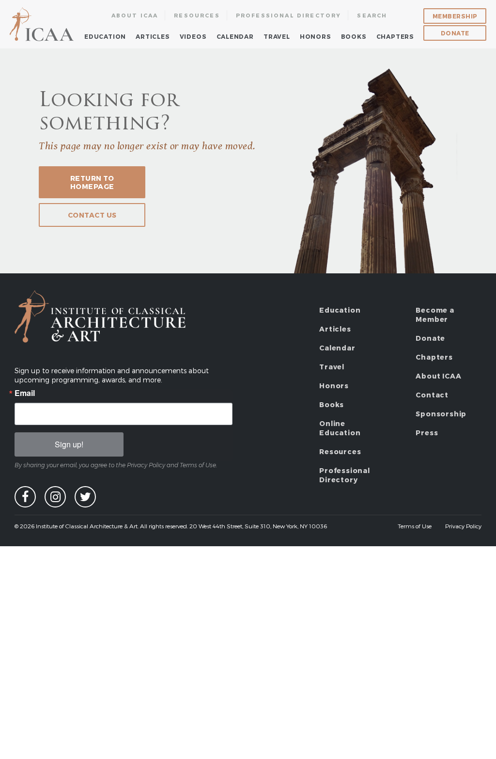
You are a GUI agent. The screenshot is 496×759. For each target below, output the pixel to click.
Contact (432, 395)
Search (372, 15)
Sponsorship (441, 414)
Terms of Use (415, 525)
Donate (455, 33)
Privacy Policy (463, 525)
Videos (193, 36)
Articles (153, 36)
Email (25, 393)
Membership (455, 16)
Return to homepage (92, 182)
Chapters (395, 36)
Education (105, 36)
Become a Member (435, 314)
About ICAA (134, 15)
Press (427, 432)
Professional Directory (288, 15)
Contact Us (92, 215)
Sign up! (69, 444)
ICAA (42, 24)
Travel (277, 36)
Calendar (235, 36)
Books (354, 36)
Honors (315, 36)
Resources (197, 15)
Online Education (339, 428)
